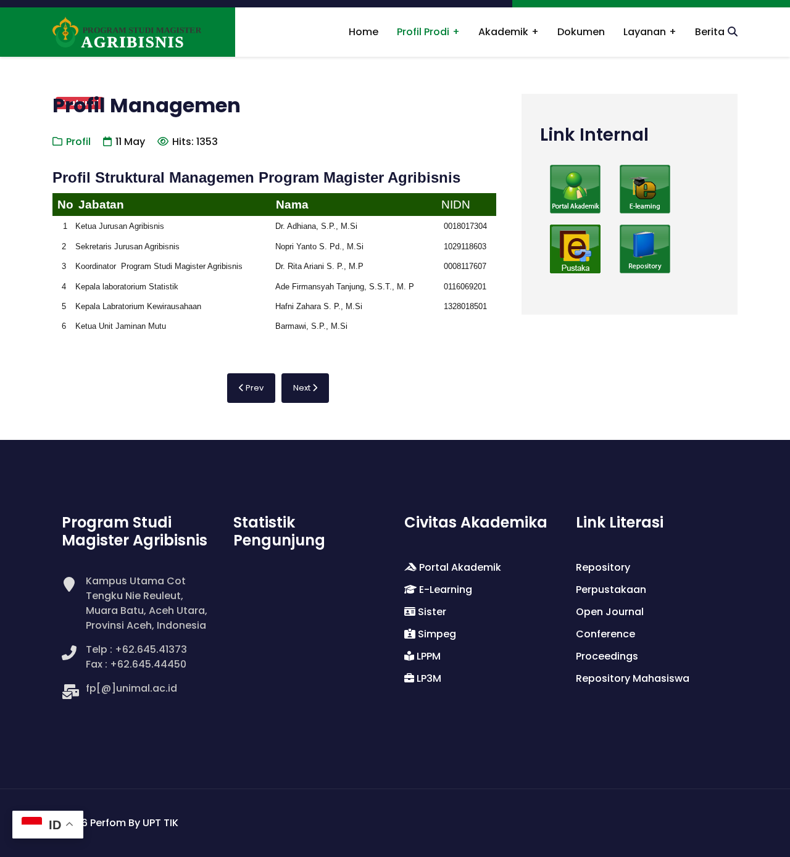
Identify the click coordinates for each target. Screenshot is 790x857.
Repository (603, 567)
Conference (605, 634)
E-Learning (444, 589)
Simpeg (435, 634)
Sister (430, 612)
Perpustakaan (611, 589)
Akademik (503, 32)
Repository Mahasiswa (632, 678)
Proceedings (607, 656)
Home (363, 32)
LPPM (427, 656)
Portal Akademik (459, 567)
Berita (710, 32)
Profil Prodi (423, 32)
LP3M (427, 678)
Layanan (644, 32)
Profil (78, 142)
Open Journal (610, 612)
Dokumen (581, 32)
